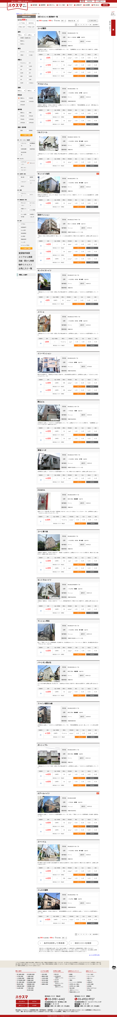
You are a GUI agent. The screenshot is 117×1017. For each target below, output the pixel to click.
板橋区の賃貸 (45, 984)
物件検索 (35, 5)
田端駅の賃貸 (30, 980)
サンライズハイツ (44, 270)
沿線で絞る (31, 23)
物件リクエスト (25, 265)
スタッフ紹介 (61, 5)
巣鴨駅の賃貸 (30, 978)
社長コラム (52, 5)
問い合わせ (96, 5)
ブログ (70, 5)
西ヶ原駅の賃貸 (20, 982)
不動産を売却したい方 (74, 992)
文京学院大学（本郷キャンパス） (59, 977)
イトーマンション (44, 353)
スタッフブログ (90, 976)
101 (41, 693)
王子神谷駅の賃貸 (21, 980)
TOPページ (19, 13)
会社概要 (87, 5)
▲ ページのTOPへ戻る (94, 955)
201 (41, 384)
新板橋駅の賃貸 (30, 984)
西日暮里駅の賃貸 (31, 982)
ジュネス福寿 (43, 890)
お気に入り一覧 (25, 268)
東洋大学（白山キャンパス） (59, 982)
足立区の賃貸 (45, 982)
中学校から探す (31, 26)
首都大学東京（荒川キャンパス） (59, 986)
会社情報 (89, 986)
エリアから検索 (25, 257)
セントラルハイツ (44, 580)
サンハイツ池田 (44, 174)
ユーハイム (42, 842)
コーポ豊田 (42, 28)
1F (40, 521)
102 (41, 163)
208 (41, 66)
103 (41, 610)
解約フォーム (22, 1005)
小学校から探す (21, 26)
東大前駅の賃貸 (30, 974)
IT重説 (70, 980)
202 (41, 114)
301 (41, 831)
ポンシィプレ (43, 745)
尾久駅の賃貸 (30, 990)
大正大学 (56, 979)
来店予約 (34, 1001)
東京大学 (56, 974)
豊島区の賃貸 (45, 976)
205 (41, 479)
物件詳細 (92, 61)
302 (41, 652)
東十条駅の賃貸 (20, 974)
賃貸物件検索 (24, 253)
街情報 (70, 974)
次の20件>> (95, 24)
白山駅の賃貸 (20, 988)
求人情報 (89, 990)
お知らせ (89, 980)
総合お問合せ (22, 1001)
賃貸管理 (43, 5)
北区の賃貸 (44, 974)
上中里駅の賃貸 (20, 978)
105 (41, 59)
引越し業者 (71, 988)
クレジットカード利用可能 (75, 982)
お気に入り (79, 61)
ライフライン (72, 978)
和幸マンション (44, 215)
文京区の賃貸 (45, 978)
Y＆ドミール (42, 132)
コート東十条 (43, 531)
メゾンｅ (41, 312)
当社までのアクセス (91, 988)
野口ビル (41, 402)
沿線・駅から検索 (26, 261)
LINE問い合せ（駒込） (74, 984)
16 (90, 24)
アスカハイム (43, 84)
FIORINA (41, 490)
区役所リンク (72, 976)
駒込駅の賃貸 (20, 984)
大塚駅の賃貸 (30, 976)
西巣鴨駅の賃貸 (30, 986)
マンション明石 (44, 621)
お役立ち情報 (90, 984)
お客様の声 (79, 5)
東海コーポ (42, 450)
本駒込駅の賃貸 (20, 986)
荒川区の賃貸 (45, 980)
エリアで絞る (22, 23)
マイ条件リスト (100, 1)
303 (41, 245)
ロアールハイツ (44, 793)
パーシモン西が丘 (44, 662)
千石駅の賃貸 (30, 988)
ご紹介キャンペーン (74, 990)
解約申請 (105, 5)
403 (41, 260)
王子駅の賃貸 (20, 976)
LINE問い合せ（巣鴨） (74, 986)
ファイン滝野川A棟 (45, 703)
